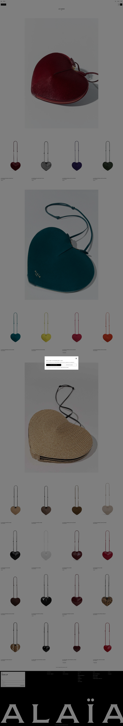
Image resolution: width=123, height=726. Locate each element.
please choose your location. (65, 367)
